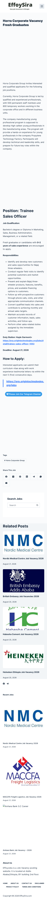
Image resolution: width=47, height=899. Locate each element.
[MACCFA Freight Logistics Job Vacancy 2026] (23, 771)
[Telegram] (33, 477)
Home (5, 883)
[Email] (6, 483)
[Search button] (37, 505)
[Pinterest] (20, 477)
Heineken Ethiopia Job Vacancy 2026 (21, 672)
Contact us (27, 883)
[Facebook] (6, 477)
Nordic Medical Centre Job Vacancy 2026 (23, 558)
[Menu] (41, 6)
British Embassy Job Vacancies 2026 (21, 596)
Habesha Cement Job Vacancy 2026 (21, 634)
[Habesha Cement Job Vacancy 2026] (23, 618)
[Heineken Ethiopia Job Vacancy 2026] (23, 656)
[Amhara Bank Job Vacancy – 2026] (23, 825)
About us (15, 883)
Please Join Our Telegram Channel (25, 394)
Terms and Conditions (31, 887)
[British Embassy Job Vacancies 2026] (23, 580)
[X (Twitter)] (13, 477)
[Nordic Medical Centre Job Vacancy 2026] (23, 543)
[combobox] (21, 505)
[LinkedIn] (27, 477)
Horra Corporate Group (14, 460)
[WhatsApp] (40, 477)
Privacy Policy (12, 887)
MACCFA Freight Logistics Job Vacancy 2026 (22, 797)
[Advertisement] (23, 55)
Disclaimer (39, 883)
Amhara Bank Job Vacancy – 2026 (17, 850)
